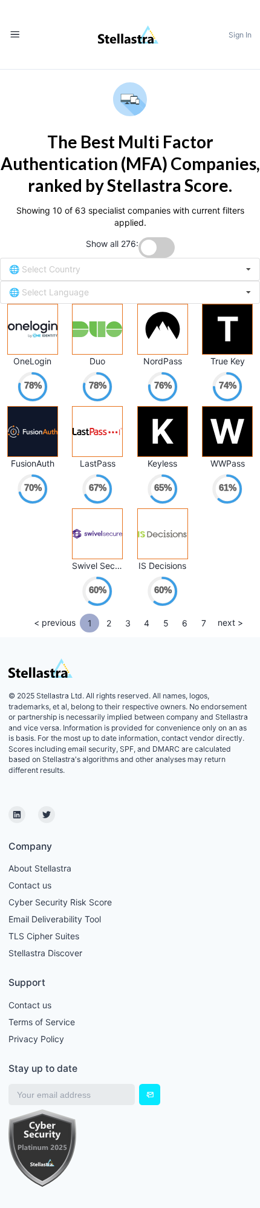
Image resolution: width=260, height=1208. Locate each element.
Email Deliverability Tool (54, 919)
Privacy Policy (36, 1039)
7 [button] (203, 623)
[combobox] (130, 269)
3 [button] (128, 623)
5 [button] (166, 623)
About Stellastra (39, 868)
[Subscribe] (149, 1094)
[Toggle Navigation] (14, 34)
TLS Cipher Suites (43, 936)
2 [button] (108, 623)
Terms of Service (41, 1022)
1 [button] (90, 623)
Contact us (29, 885)
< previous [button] (55, 622)
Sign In (240, 34)
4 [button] (146, 623)
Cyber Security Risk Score (60, 902)
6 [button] (184, 623)
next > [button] (230, 622)
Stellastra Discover (45, 953)
